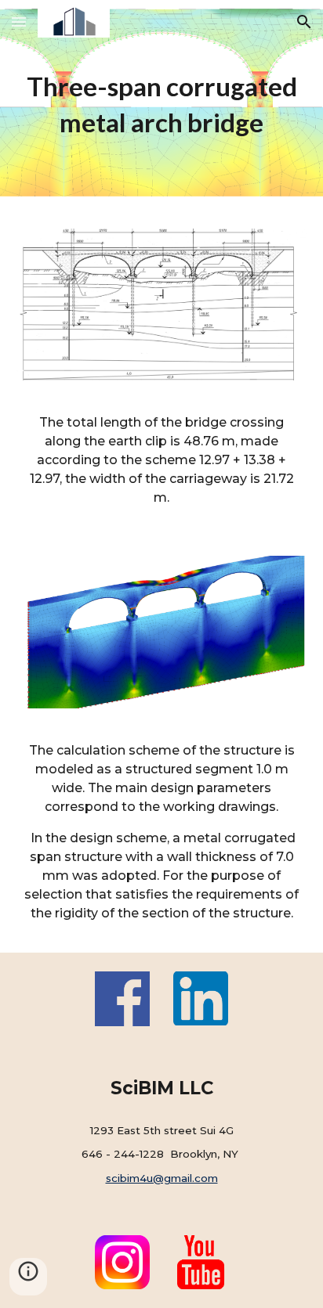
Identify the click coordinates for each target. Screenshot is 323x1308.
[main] (161, 105)
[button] (19, 21)
